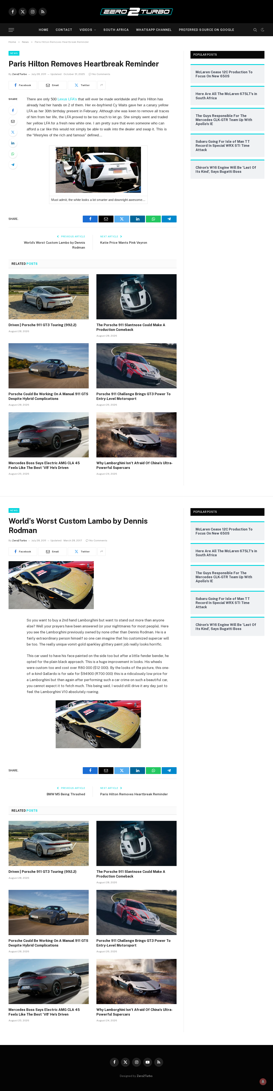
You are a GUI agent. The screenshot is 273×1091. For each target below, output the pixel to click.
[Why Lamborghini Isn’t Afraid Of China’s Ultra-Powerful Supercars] (136, 434)
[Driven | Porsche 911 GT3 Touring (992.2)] (49, 296)
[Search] (255, 30)
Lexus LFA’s (67, 99)
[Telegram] (13, 164)
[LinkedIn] (13, 143)
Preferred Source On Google (206, 30)
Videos (86, 30)
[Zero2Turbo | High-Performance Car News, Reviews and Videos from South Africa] (136, 11)
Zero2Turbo (19, 74)
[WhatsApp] (13, 154)
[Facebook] (13, 110)
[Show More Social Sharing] (101, 85)
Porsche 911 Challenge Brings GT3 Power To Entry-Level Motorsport (133, 396)
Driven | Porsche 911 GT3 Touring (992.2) (43, 325)
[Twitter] (13, 132)
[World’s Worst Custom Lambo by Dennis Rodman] (51, 608)
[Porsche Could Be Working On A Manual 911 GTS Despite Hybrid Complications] (49, 365)
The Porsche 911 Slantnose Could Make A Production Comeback (130, 327)
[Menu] (11, 30)
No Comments (101, 74)
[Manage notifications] (263, 1081)
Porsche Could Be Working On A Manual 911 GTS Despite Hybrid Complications (48, 396)
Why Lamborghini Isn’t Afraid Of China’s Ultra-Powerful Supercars (134, 465)
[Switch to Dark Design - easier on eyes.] (262, 30)
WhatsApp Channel (154, 30)
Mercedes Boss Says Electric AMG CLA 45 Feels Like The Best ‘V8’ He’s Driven (44, 465)
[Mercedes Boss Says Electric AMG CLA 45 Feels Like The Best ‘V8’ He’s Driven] (49, 434)
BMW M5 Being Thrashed (66, 794)
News (14, 53)
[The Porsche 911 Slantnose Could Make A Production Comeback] (136, 296)
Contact (64, 30)
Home (43, 30)
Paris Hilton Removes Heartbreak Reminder (134, 794)
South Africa (116, 30)
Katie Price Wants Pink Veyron (123, 242)
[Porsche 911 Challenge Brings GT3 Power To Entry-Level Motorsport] (136, 365)
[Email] (13, 121)
